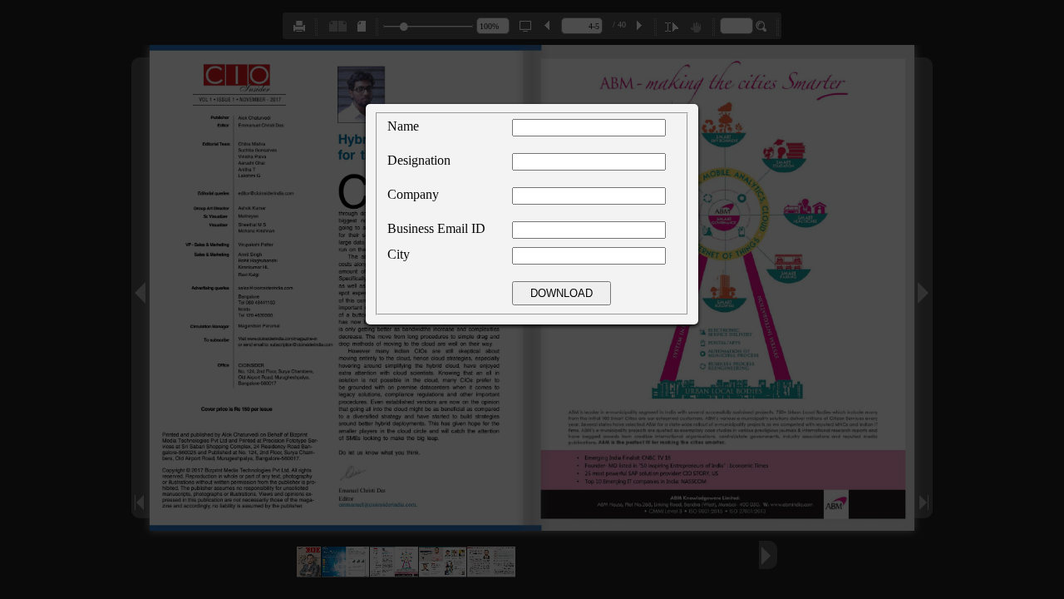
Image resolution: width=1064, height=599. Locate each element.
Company (413, 194)
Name (403, 126)
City (398, 254)
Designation (419, 160)
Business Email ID (436, 228)
